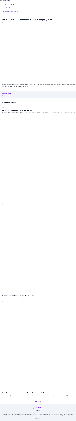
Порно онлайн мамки (38, 408)
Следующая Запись (5, 95)
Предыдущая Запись (5, 93)
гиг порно (38, 410)
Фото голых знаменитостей (10, 11)
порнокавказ (38, 407)
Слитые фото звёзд (8, 4)
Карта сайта (38, 401)
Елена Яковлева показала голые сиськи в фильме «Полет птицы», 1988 (23, 393)
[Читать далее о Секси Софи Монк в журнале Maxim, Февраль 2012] (14, 107)
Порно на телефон (38, 412)
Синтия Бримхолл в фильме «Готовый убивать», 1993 (18, 295)
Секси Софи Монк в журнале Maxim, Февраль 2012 (17, 110)
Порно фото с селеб (38, 405)
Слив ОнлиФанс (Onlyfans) (10, 7)
